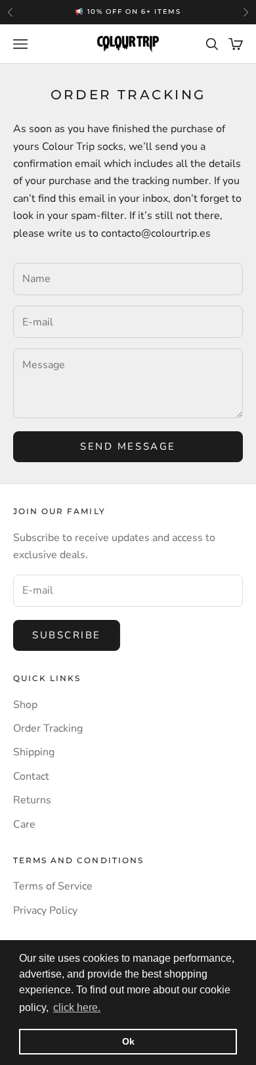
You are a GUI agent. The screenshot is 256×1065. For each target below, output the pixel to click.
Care (24, 824)
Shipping (33, 752)
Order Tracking (48, 728)
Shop (25, 705)
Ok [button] (128, 1041)
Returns (32, 800)
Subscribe (66, 635)
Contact (31, 776)
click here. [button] (76, 1007)
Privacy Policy (45, 910)
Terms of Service (53, 886)
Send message (128, 446)
